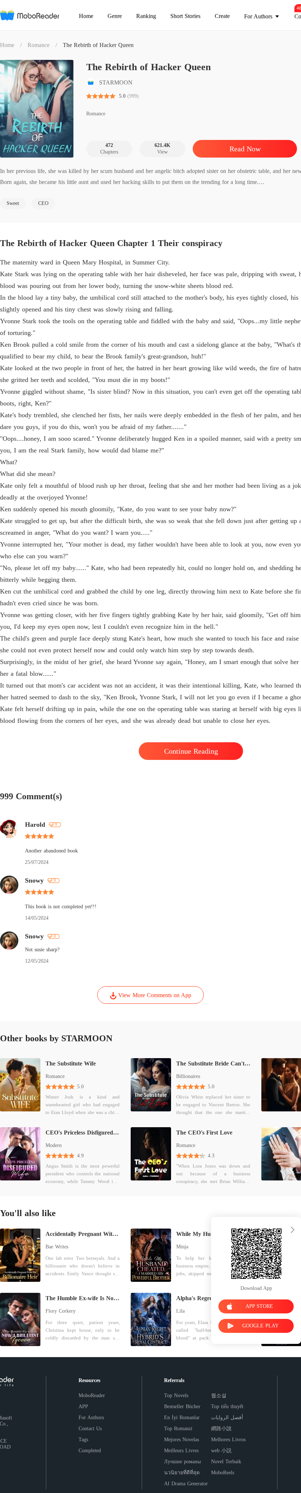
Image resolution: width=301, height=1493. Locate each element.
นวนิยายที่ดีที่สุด (182, 1472)
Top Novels (176, 1395)
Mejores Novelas (181, 1439)
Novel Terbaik (226, 1461)
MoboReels (222, 1472)
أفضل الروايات (227, 1417)
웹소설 (218, 1395)
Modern (54, 1145)
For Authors (91, 1417)
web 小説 (221, 1450)
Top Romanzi (178, 1428)
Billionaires (188, 1076)
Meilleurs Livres (181, 1450)
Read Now (245, 149)
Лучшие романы (182, 1461)
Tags (83, 1439)
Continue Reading (191, 751)
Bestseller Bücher (182, 1406)
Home (7, 45)
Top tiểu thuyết (227, 1406)
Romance (39, 45)
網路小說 (221, 1428)
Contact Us (90, 1428)
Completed (90, 1450)
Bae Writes (57, 1246)
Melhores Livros (228, 1439)
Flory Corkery (61, 1311)
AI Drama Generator (186, 1483)
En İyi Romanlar (182, 1417)
